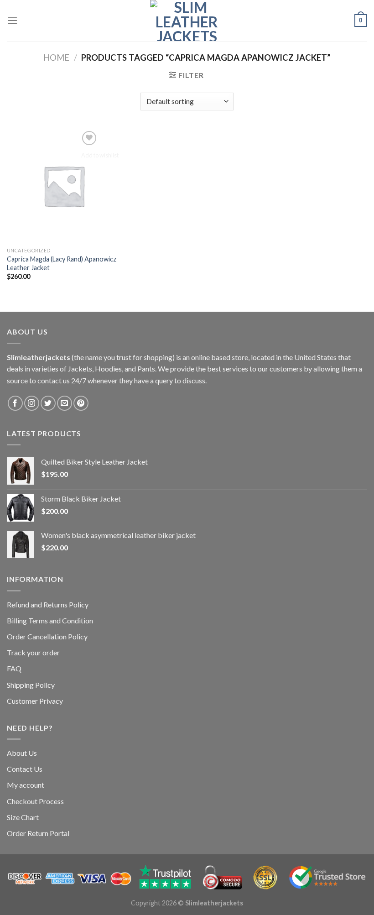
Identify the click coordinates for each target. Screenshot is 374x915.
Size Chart (23, 817)
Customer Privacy (35, 700)
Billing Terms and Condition (50, 620)
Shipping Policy (31, 684)
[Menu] (12, 20)
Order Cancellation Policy (47, 636)
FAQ (14, 668)
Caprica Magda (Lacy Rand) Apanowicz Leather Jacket (61, 263)
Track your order (33, 652)
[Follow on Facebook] (15, 403)
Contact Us (24, 768)
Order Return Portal (38, 833)
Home (56, 57)
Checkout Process (35, 801)
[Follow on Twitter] (48, 403)
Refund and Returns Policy (47, 604)
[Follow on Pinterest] (80, 403)
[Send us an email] (64, 403)
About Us (22, 752)
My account (25, 784)
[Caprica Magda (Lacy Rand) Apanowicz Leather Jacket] (64, 186)
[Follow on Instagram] (31, 403)
